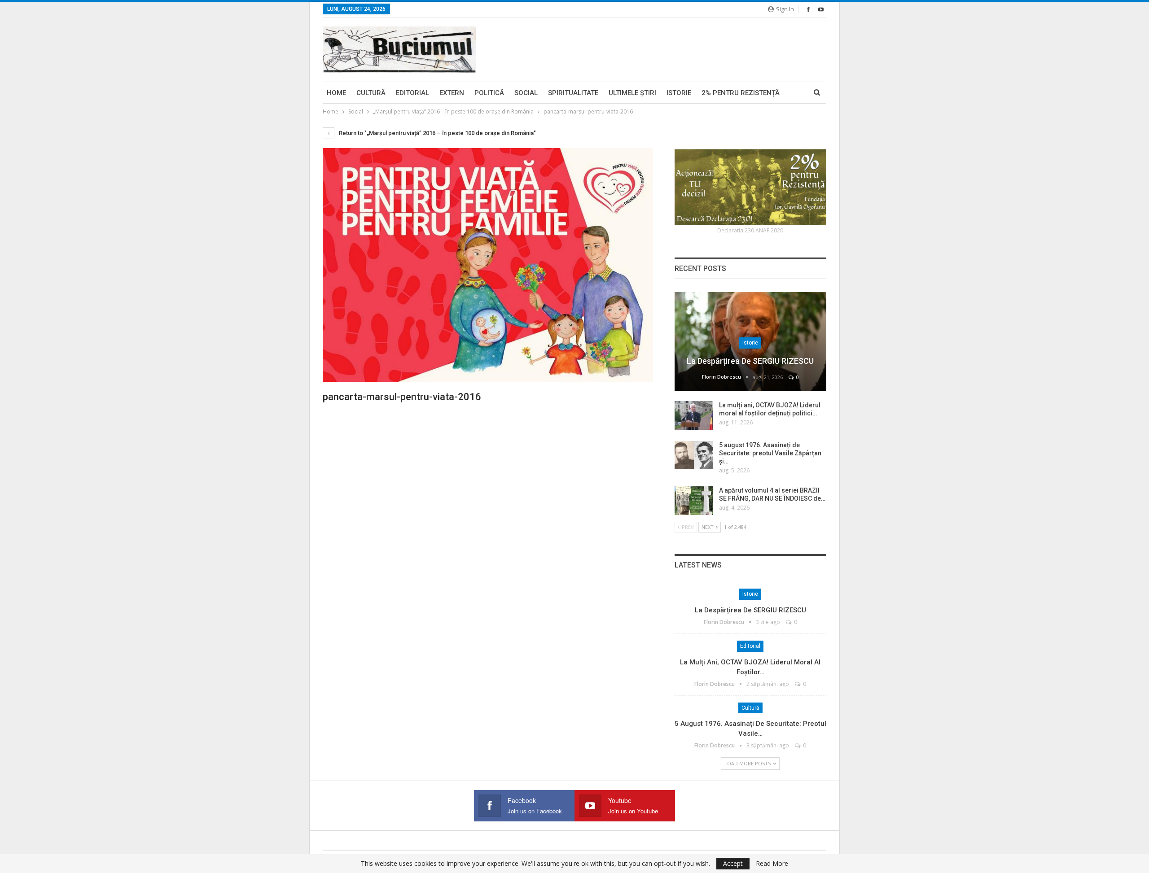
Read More (772, 863)
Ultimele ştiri (632, 93)
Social (526, 93)
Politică (489, 93)
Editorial (412, 93)
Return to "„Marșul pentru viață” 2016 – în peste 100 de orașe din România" (437, 133)
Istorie (679, 93)
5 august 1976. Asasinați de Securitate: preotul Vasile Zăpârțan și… (770, 453)
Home (336, 93)
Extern (451, 93)
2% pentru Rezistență (741, 93)
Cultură (371, 93)
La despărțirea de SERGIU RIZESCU (750, 361)
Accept (733, 863)
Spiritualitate (573, 93)
